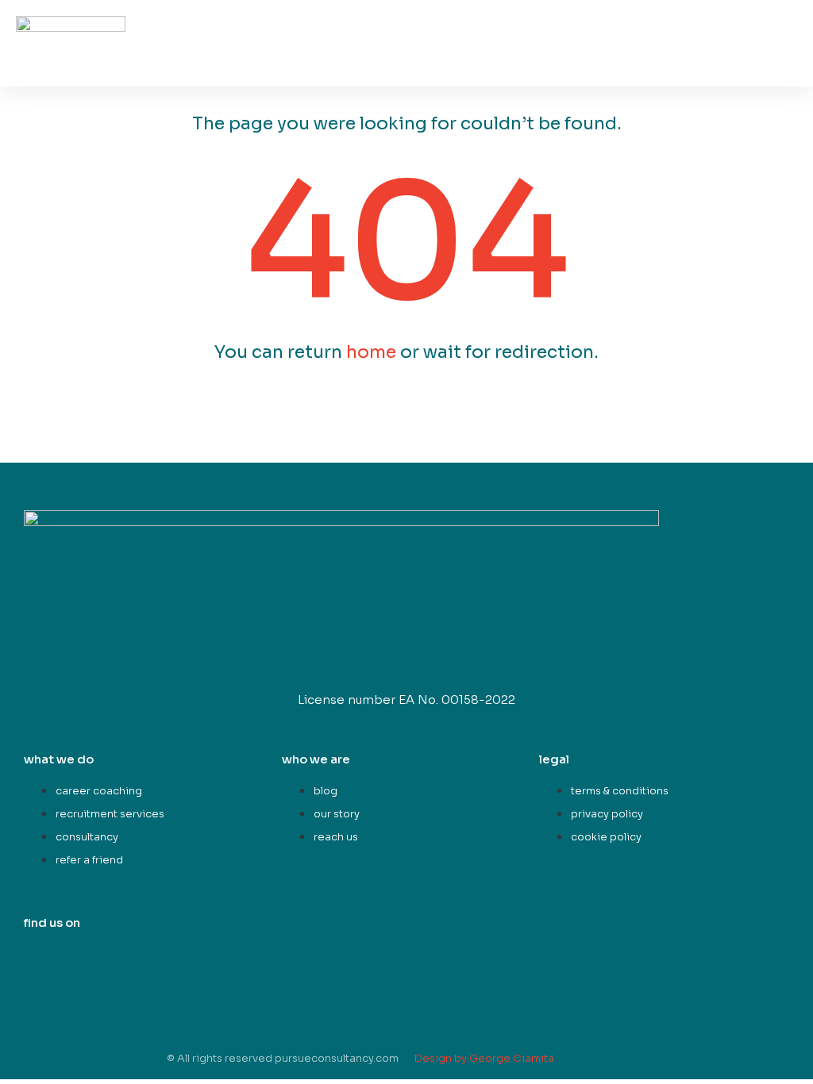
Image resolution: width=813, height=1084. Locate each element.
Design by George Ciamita (484, 1058)
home (371, 352)
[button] (786, 57)
